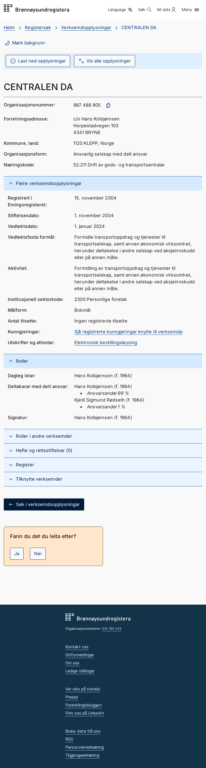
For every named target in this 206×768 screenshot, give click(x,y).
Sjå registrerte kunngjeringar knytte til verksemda (128, 331)
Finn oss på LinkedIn (84, 713)
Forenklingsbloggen (83, 705)
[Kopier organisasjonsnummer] (108, 105)
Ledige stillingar (80, 670)
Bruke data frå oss (82, 731)
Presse (71, 696)
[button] (120, 10)
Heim (9, 27)
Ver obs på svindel (82, 688)
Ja (16, 553)
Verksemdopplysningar (86, 27)
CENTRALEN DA (138, 27)
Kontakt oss (76, 646)
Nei (37, 553)
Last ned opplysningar (42, 60)
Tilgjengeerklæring (82, 755)
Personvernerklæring (84, 747)
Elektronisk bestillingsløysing (105, 342)
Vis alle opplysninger (108, 60)
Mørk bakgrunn (28, 42)
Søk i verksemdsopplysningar (48, 504)
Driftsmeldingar (79, 654)
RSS (69, 739)
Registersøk (38, 27)
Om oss (72, 662)
